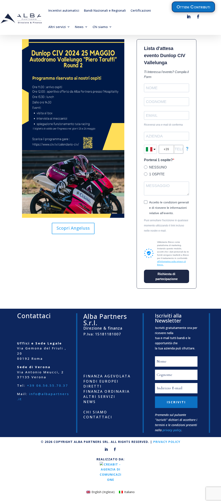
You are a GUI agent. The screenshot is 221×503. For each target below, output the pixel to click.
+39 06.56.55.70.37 (47, 385)
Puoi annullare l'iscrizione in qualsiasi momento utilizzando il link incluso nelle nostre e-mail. (166, 225)
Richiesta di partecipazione (166, 276)
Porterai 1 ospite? (158, 160)
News (79, 27)
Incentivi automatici (63, 10)
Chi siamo (100, 27)
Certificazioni (141, 10)
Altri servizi (57, 27)
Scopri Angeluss (73, 228)
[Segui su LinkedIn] (189, 16)
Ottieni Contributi (193, 7)
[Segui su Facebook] (198, 16)
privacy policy (172, 430)
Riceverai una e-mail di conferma (163, 124)
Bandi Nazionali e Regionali (105, 10)
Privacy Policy (166, 442)
